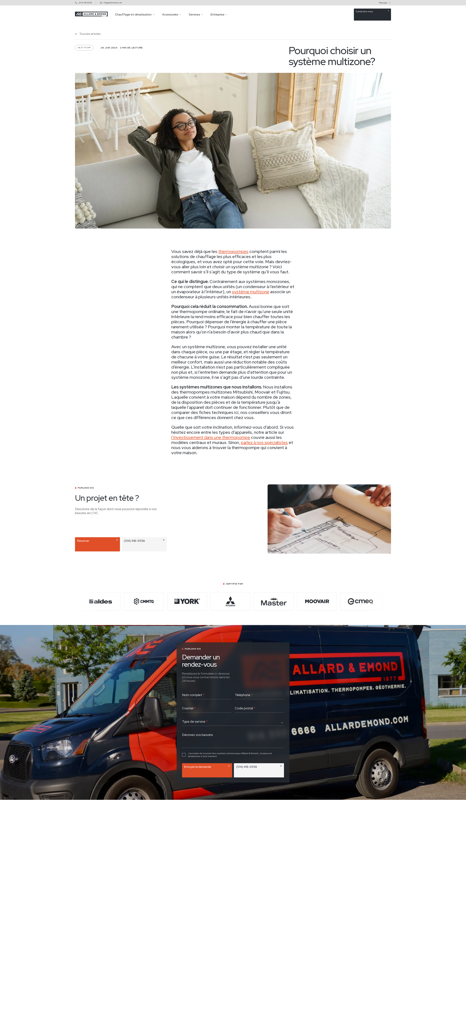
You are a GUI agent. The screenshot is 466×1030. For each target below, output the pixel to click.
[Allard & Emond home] (91, 15)
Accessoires (170, 14)
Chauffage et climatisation (133, 14)
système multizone (250, 291)
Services (194, 14)
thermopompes (233, 251)
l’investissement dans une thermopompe (210, 437)
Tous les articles (90, 34)
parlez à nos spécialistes (264, 442)
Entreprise (217, 14)
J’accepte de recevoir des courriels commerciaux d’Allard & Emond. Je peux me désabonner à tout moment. (230, 755)
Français (383, 2)
